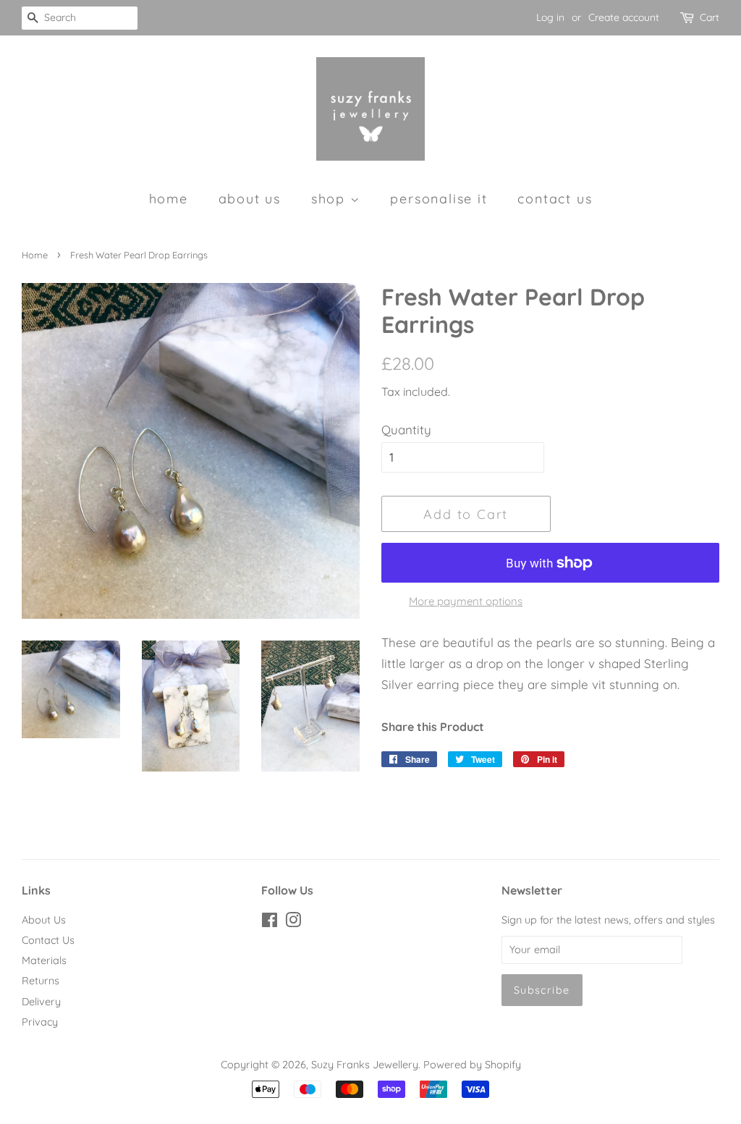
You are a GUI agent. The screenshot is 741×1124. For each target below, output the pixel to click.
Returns (40, 980)
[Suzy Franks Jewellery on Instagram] (293, 922)
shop (330, 198)
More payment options (465, 601)
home (168, 198)
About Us (44, 919)
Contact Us (48, 940)
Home (35, 255)
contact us (554, 198)
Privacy (40, 1021)
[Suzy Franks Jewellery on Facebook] (269, 922)
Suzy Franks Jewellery (364, 1064)
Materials (44, 960)
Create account (623, 17)
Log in (550, 17)
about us (250, 198)
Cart (709, 17)
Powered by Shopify (472, 1064)
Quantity (406, 429)
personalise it (438, 198)
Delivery (41, 1001)
